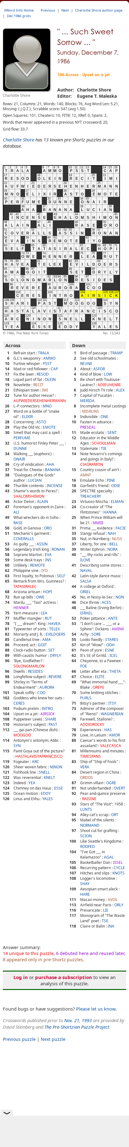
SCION (86, 836)
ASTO (41, 422)
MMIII (98, 522)
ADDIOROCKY (92, 724)
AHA (50, 464)
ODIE (115, 485)
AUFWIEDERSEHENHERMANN (39, 400)
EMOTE (49, 427)
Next (65, 10)
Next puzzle (53, 1039)
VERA (84, 767)
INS (48, 560)
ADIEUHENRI (109, 384)
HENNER (20, 607)
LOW (108, 374)
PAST (53, 724)
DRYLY (55, 655)
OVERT (119, 788)
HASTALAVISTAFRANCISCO (38, 756)
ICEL (113, 655)
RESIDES (35, 671)
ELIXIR (27, 416)
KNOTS (118, 873)
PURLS (85, 698)
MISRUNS (90, 411)
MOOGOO (22, 735)
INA (111, 926)
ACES (106, 602)
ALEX (120, 390)
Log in (20, 977)
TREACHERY (90, 496)
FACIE (121, 528)
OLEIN (50, 379)
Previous (48, 10)
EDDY (46, 793)
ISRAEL (86, 613)
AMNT (85, 475)
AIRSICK (47, 713)
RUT (48, 618)
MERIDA (87, 400)
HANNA (110, 512)
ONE (104, 416)
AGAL (109, 857)
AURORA (46, 687)
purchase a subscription (63, 977)
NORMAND (90, 825)
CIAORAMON (91, 464)
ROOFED (87, 846)
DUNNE (20, 448)
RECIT (38, 384)
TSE (105, 920)
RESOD (43, 374)
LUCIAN (35, 480)
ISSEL (118, 862)
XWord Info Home (19, 10)
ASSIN (42, 544)
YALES (47, 798)
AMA (46, 639)
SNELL (44, 772)
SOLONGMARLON (28, 666)
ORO (48, 528)
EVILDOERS (55, 634)
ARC (35, 761)
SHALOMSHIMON (28, 496)
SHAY (85, 883)
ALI (16, 512)
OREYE (98, 687)
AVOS (112, 899)
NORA (112, 549)
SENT (112, 432)
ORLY (118, 905)
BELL (113, 544)
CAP (54, 369)
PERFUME (21, 438)
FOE (83, 666)
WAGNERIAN (112, 713)
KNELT (49, 777)
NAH (112, 533)
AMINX (118, 629)
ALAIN (42, 501)
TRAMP (116, 353)
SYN (17, 745)
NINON (56, 767)
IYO (44, 570)
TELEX (54, 629)
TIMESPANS (90, 756)
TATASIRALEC (25, 586)
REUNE (86, 363)
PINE (111, 480)
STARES (111, 639)
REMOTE (37, 565)
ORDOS (86, 777)
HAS (108, 729)
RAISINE (89, 798)
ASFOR (99, 369)
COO (41, 692)
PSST (47, 363)
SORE (96, 634)
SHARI (50, 719)
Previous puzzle (19, 1039)
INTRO (47, 708)
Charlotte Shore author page (98, 10)
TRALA (43, 353)
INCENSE (55, 485)
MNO (47, 406)
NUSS (117, 538)
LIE (105, 910)
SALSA (85, 581)
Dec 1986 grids (19, 15)
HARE (85, 894)
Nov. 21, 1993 (78, 1020)
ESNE (109, 650)
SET (51, 650)
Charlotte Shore (18, 139)
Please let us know (96, 1009)
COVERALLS (23, 538)
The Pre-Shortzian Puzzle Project (76, 1027)
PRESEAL (87, 427)
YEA (31, 782)
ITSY (112, 703)
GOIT (42, 644)
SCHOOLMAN (104, 443)
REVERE (55, 676)
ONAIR (19, 459)
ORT (114, 814)
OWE (40, 597)
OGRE (111, 782)
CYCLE (119, 867)
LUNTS (86, 809)
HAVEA (54, 623)
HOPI (47, 591)
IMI (45, 390)
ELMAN (117, 501)
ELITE (100, 676)
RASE (18, 522)
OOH (110, 644)
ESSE (58, 788)
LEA (44, 613)
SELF (61, 575)
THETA (115, 671)
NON (120, 597)
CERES (19, 703)
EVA (48, 554)
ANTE (113, 618)
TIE (103, 448)
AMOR (114, 735)
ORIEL (85, 591)
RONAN (58, 549)
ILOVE (85, 560)
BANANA (52, 469)
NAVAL (86, 570)
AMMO (49, 358)
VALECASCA (110, 745)
